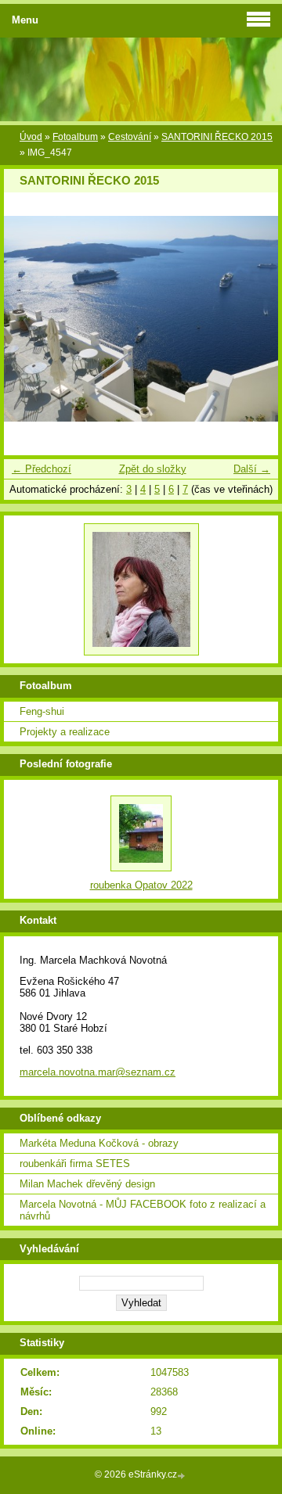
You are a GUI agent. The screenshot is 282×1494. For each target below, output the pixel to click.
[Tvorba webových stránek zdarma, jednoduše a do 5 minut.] (182, 1475)
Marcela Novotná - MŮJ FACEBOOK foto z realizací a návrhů (143, 1210)
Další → (251, 469)
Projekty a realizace (65, 732)
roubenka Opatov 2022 (141, 885)
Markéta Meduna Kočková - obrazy (99, 1143)
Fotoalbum (75, 137)
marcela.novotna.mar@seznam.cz (97, 1072)
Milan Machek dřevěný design (87, 1184)
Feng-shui (42, 711)
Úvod (31, 137)
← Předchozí (41, 469)
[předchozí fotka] (29, 319)
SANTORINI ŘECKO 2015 (217, 137)
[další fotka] (252, 319)
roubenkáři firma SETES (75, 1163)
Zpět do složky (152, 469)
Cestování (129, 137)
